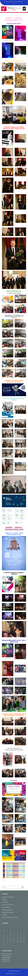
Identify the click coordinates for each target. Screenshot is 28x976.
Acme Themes (18, 973)
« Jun (3, 947)
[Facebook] (14, 3)
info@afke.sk (19, 1)
